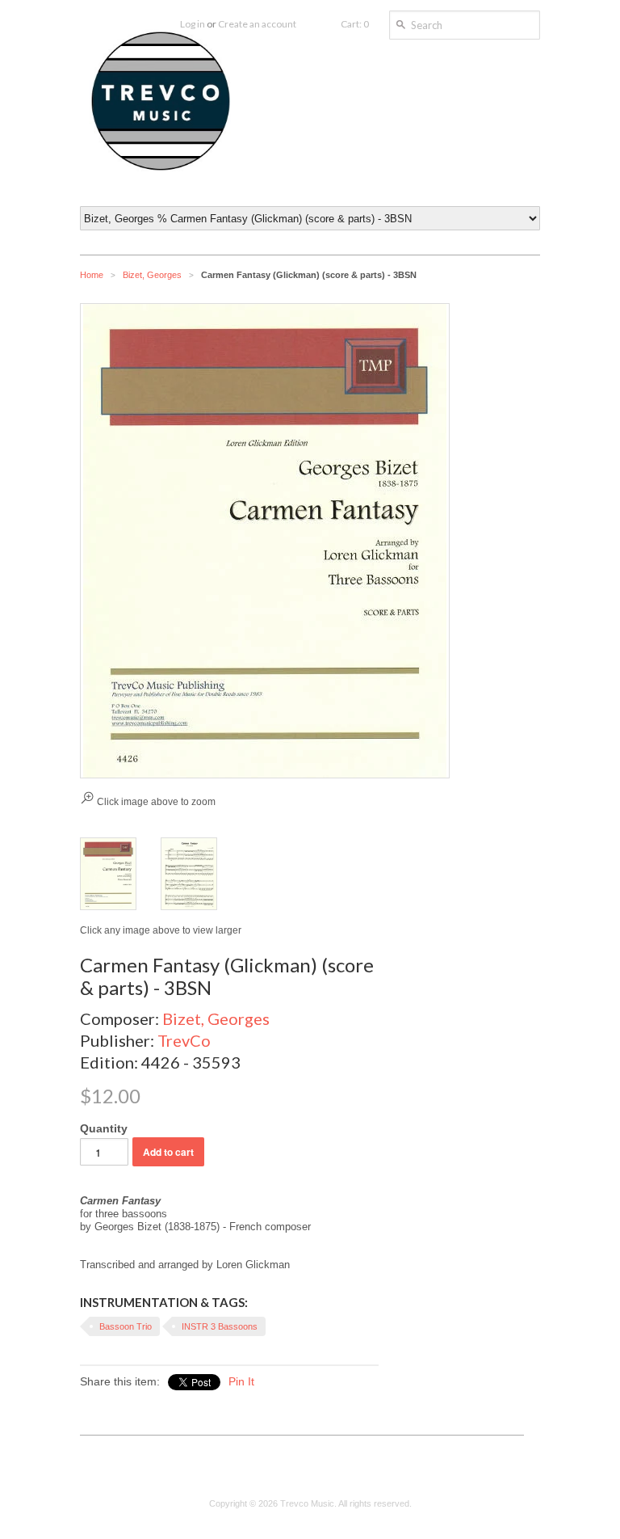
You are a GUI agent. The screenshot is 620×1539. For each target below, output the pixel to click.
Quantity (104, 1128)
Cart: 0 (355, 24)
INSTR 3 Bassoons (220, 1326)
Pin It (241, 1381)
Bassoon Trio (125, 1326)
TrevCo (184, 1040)
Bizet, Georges (152, 275)
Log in (192, 24)
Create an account (257, 24)
